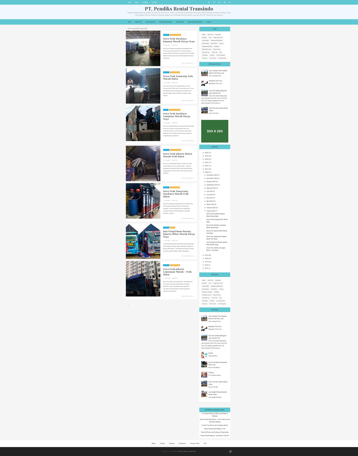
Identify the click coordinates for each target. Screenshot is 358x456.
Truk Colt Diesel (220, 55)
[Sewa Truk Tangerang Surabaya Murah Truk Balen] (143, 201)
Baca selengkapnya (187, 63)
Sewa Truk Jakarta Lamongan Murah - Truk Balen (177, 271)
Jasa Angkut (205, 40)
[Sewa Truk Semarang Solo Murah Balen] (143, 86)
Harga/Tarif (180, 22)
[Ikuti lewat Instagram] (209, 2)
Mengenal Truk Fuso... (216, 81)
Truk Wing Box (222, 58)
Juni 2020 (210, 195)
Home (129, 2)
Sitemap (171, 443)
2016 (206, 265)
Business (145, 2)
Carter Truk (210, 34)
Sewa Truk (138, 22)
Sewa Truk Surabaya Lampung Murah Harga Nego (176, 116)
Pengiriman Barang (165, 22)
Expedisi (166, 109)
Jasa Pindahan (150, 22)
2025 (206, 156)
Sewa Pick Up (216, 49)
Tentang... (211, 372)
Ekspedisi (166, 34)
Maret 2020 (210, 204)
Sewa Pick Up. (206, 52)
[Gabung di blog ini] (224, 2)
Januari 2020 (211, 211)
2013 (206, 268)
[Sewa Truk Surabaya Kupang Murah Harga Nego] (143, 48)
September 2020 (212, 185)
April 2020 (210, 201)
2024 (206, 159)
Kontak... (211, 353)
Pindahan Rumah (174, 72)
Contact (154, 2)
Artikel (203, 34)
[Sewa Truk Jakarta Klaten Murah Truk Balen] (143, 163)
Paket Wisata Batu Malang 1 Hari (214, 429)
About (137, 2)
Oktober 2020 (211, 181)
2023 (206, 162)
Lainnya (208, 22)
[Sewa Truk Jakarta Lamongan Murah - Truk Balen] (143, 279)
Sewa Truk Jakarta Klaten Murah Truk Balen (177, 155)
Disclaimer (182, 443)
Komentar (175, 45)
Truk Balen (205, 55)
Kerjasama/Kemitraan (195, 22)
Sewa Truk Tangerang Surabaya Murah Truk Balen (176, 194)
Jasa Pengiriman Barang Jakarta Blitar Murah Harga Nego (179, 234)
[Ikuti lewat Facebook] (214, 2)
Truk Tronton (212, 58)
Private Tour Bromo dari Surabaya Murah (215, 425)
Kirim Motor (214, 43)
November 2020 (212, 178)
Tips (220, 52)
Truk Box (212, 55)
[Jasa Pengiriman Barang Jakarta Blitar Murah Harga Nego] (143, 241)
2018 (206, 258)
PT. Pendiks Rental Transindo (185, 451)
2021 (206, 169)
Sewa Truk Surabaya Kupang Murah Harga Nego (179, 40)
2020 (206, 172)
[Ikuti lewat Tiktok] (219, 2)
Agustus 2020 (211, 188)
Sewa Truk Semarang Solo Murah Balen (178, 77)
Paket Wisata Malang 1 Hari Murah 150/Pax (215, 436)
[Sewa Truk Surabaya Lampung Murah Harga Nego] (143, 123)
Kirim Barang (205, 43)
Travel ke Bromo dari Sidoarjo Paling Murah (215, 432)
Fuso (210, 37)
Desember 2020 (212, 175)
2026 (206, 153)
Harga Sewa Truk (218, 37)
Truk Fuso (204, 58)
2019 (206, 255)
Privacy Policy (194, 443)
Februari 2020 (211, 208)
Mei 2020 (210, 198)
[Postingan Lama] (128, 305)
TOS (205, 443)
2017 (206, 262)
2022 (206, 166)
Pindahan (216, 46)
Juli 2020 (210, 191)
